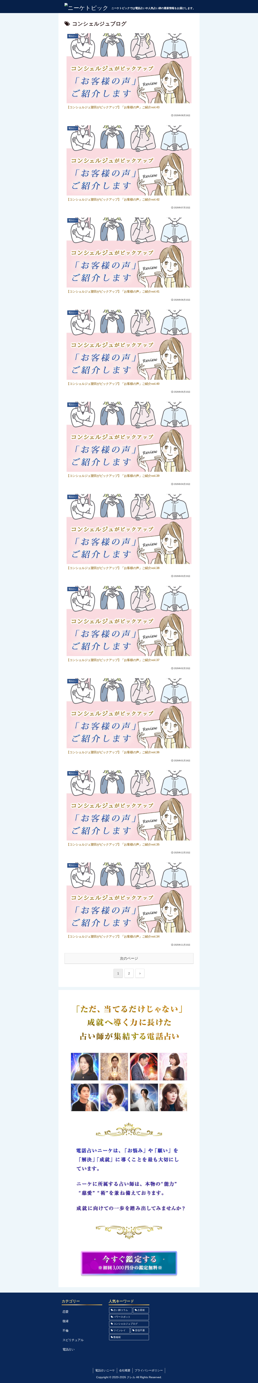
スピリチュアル (73, 1340)
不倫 (65, 1330)
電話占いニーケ (105, 1370)
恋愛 (65, 1311)
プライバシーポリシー (149, 1370)
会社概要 (124, 1370)
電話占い (68, 1349)
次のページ (129, 958)
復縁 (65, 1321)
